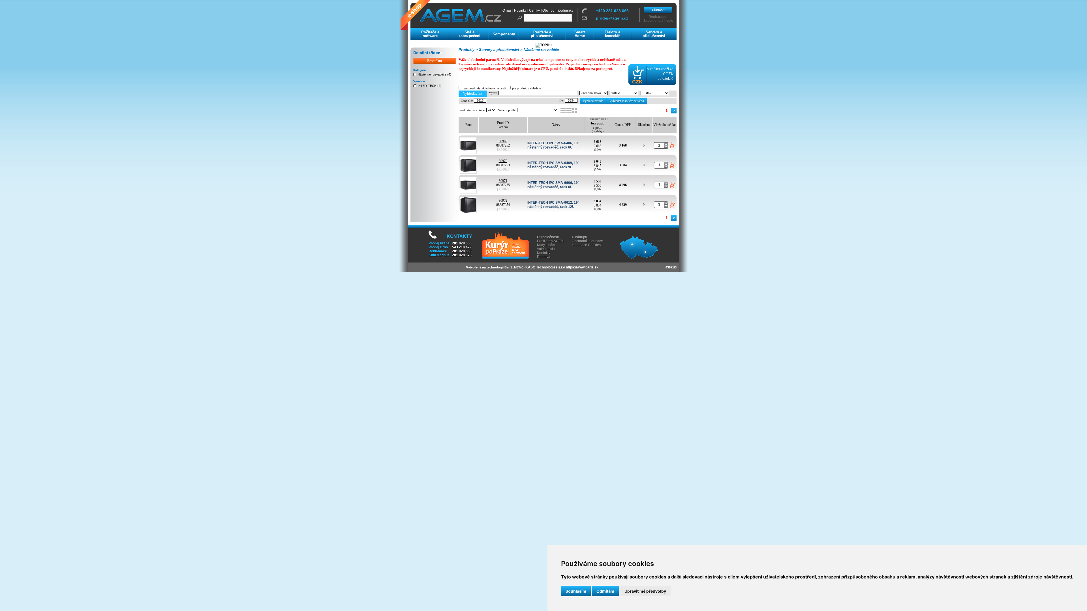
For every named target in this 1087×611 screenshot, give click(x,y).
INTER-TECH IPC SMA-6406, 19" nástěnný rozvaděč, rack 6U (553, 145)
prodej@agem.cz (612, 18)
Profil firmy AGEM (550, 241)
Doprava (543, 257)
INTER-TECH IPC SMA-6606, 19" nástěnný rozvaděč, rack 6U (553, 185)
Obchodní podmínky (557, 10)
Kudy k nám (546, 245)
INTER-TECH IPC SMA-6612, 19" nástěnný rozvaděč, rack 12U (553, 205)
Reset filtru (434, 61)
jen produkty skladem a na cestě (485, 88)
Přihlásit (658, 10)
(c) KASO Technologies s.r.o (542, 267)
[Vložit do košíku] (672, 145)
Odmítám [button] (605, 591)
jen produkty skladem (526, 88)
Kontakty (543, 253)
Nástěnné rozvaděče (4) (434, 74)
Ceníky (534, 10)
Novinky (520, 10)
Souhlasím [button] (576, 591)
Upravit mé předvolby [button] (645, 591)
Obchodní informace (587, 241)
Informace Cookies (586, 245)
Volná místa (546, 249)
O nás (507, 10)
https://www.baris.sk (582, 267)
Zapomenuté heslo (658, 21)
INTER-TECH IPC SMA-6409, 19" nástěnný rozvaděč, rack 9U (553, 165)
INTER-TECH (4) (429, 85)
